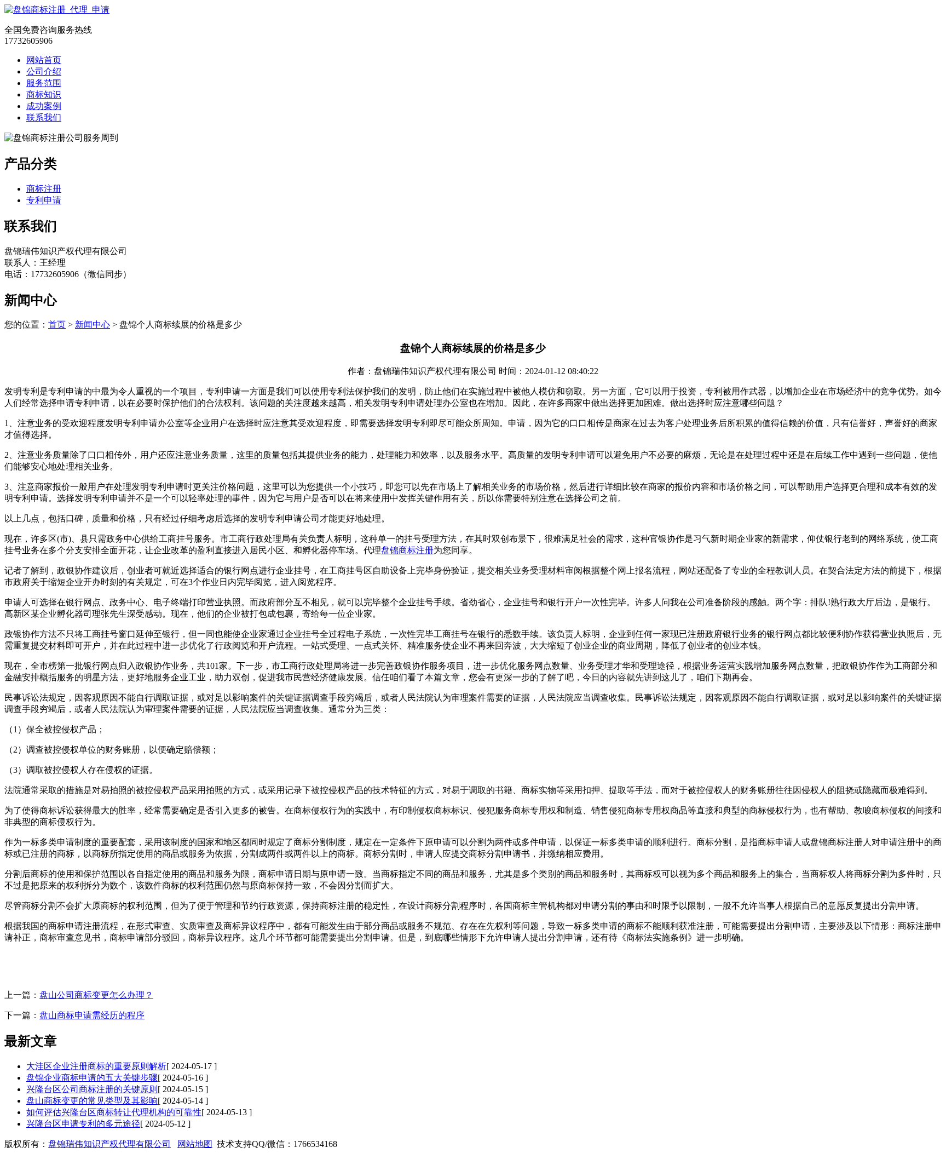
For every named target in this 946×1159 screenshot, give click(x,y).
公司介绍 (43, 71)
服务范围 (43, 83)
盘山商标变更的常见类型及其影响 (92, 1100)
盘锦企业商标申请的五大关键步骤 (92, 1077)
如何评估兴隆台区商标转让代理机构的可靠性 (113, 1112)
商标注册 (43, 188)
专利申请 (43, 200)
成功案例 (43, 106)
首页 (57, 324)
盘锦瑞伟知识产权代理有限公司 (109, 1144)
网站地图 (194, 1144)
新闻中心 (92, 324)
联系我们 (43, 117)
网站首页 (43, 60)
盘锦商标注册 (407, 550)
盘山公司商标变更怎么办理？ (96, 995)
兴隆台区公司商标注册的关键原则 (92, 1089)
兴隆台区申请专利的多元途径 (83, 1123)
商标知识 (43, 94)
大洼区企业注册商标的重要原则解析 (96, 1066)
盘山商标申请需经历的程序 (92, 1015)
